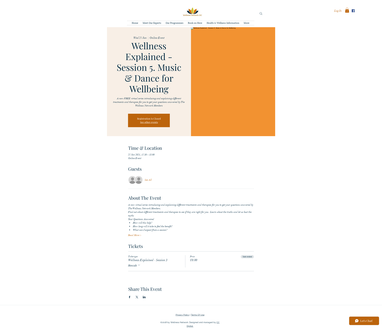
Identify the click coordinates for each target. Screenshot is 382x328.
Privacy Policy (182, 315)
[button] (347, 10)
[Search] (261, 13)
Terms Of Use (197, 315)
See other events (149, 122)
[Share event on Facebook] (129, 297)
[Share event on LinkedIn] (144, 297)
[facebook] (353, 10)
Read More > (134, 235)
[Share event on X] (136, 297)
